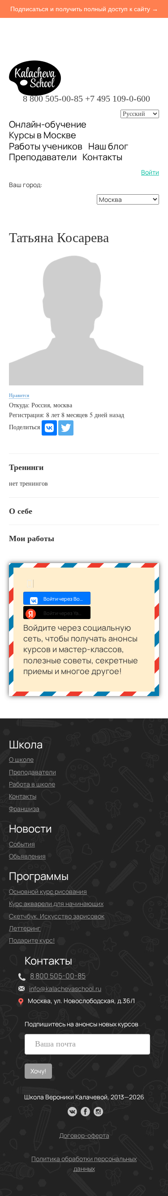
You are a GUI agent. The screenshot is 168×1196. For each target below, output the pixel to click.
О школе (21, 759)
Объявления (27, 856)
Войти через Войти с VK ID (66, 598)
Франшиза (24, 808)
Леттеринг (25, 928)
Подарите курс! (32, 940)
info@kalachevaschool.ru (65, 988)
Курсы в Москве (42, 135)
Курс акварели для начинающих (56, 903)
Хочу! (38, 1071)
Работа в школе (32, 784)
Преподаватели (43, 157)
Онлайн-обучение (47, 124)
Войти (150, 172)
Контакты (102, 157)
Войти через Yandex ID (66, 613)
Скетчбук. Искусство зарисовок (56, 916)
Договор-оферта (84, 1135)
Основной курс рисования (48, 891)
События (22, 844)
